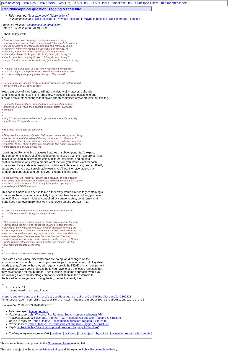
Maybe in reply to (94, 18)
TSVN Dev (80, 3)
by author (102, 333)
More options (59, 15)
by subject (86, 333)
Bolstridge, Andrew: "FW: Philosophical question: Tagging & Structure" (77, 317)
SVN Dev (29, 3)
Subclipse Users (146, 3)
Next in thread (118, 18)
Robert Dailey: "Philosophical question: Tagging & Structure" (70, 320)
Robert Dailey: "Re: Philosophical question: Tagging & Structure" (68, 324)
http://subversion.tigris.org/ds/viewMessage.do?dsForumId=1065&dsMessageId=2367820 (66, 296)
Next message (44, 18)
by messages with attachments (131, 333)
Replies (135, 18)
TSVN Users (100, 3)
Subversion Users (59, 343)
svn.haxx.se (10, 3)
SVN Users (47, 3)
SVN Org (64, 3)
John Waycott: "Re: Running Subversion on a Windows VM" (65, 314)
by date (56, 333)
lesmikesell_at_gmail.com (44, 24)
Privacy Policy (51, 349)
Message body (38, 15)
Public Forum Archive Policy (99, 349)
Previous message (68, 18)
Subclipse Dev (122, 3)
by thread (70, 333)
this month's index (174, 3)
